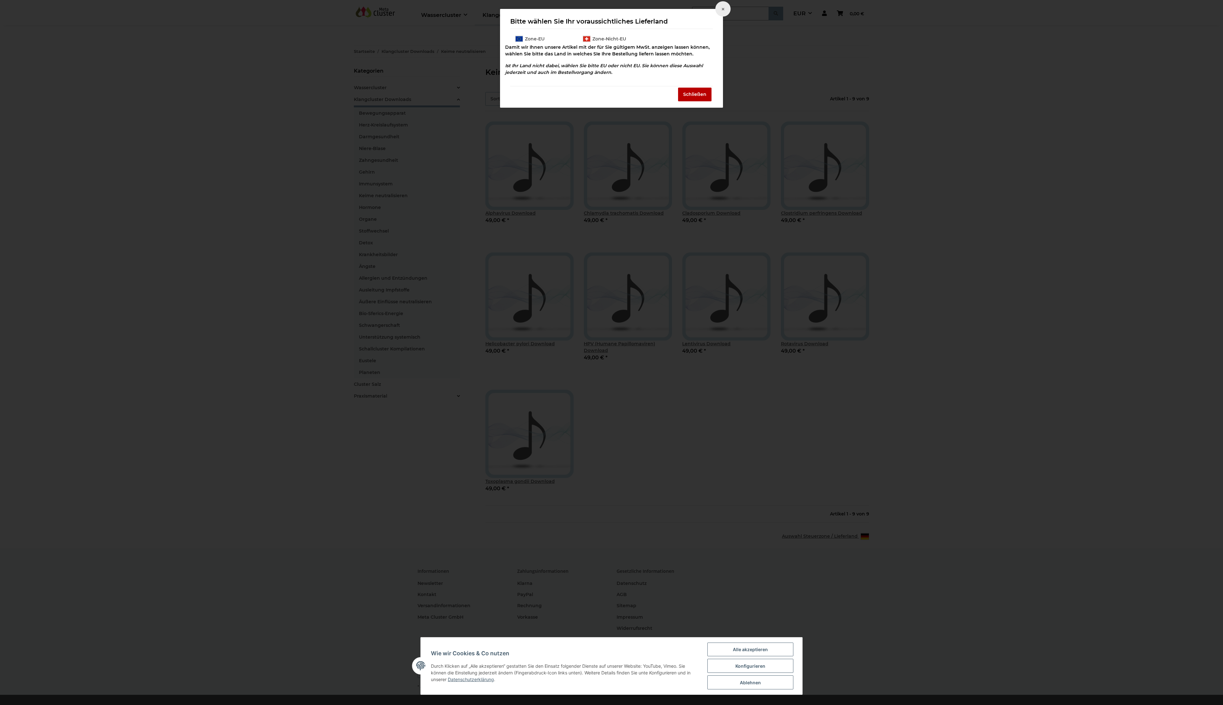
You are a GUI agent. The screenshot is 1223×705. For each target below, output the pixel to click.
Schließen (694, 94)
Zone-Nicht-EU (609, 39)
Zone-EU (535, 39)
